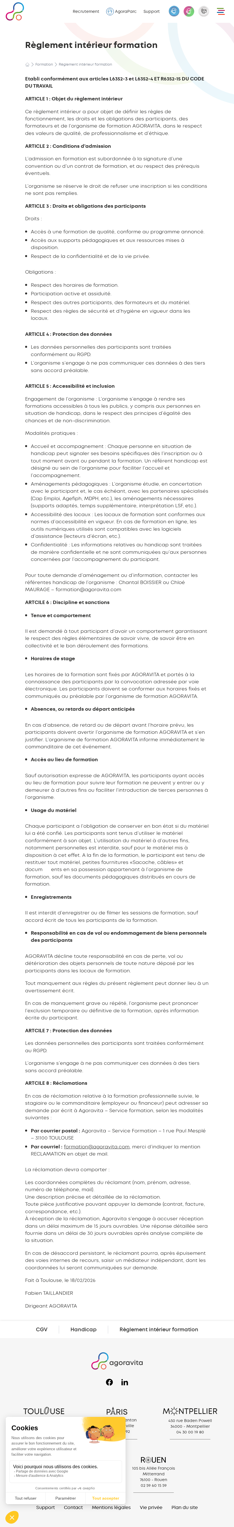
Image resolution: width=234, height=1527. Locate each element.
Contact (73, 1507)
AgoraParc (126, 11)
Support (152, 11)
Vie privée (151, 1507)
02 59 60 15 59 (154, 1485)
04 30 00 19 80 (190, 1432)
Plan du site (185, 1507)
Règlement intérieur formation (159, 1329)
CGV (41, 1329)
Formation (44, 64)
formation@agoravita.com (97, 1147)
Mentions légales (111, 1507)
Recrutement (86, 11)
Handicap (83, 1329)
